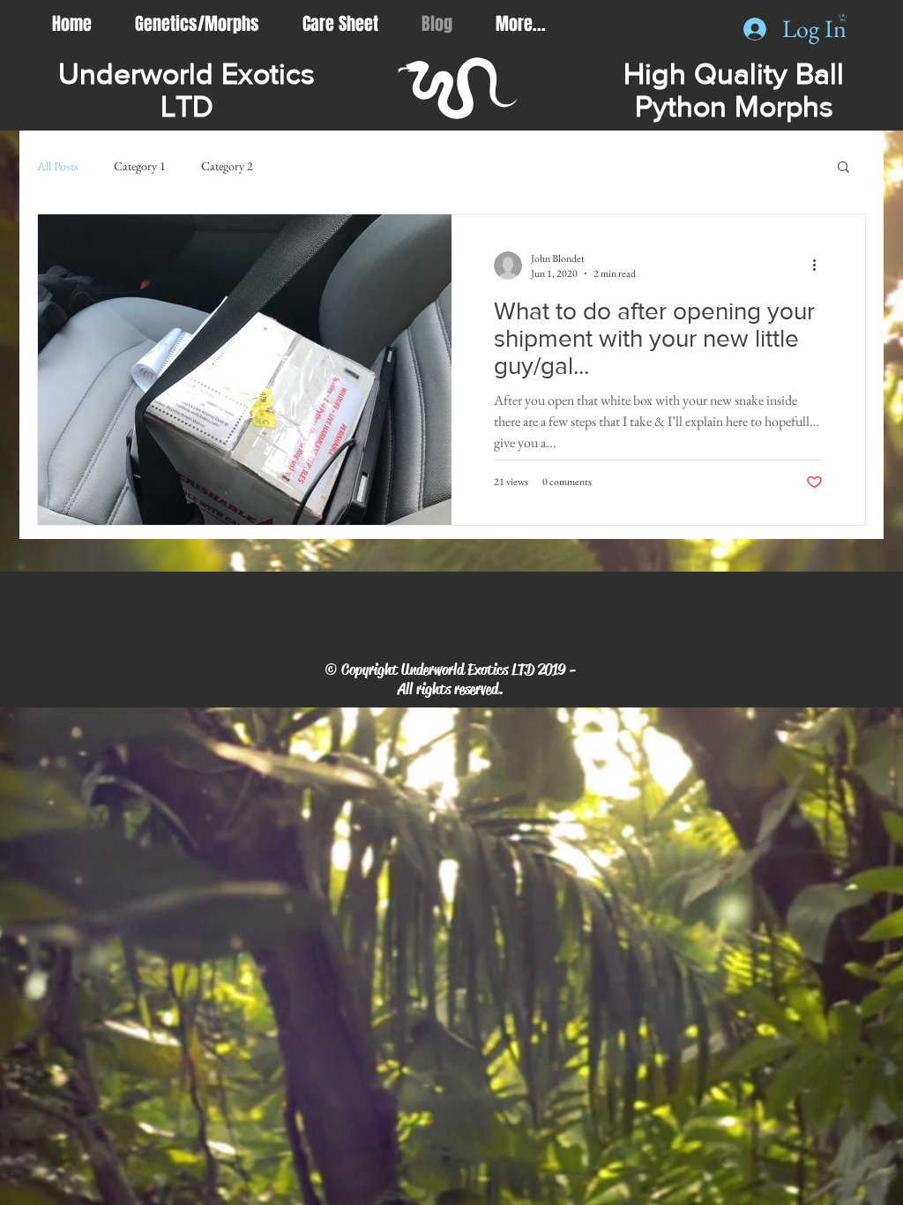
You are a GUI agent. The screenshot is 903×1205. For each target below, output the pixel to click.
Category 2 (227, 166)
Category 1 (140, 166)
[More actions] (820, 265)
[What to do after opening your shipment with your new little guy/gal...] (245, 369)
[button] (843, 168)
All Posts (57, 166)
